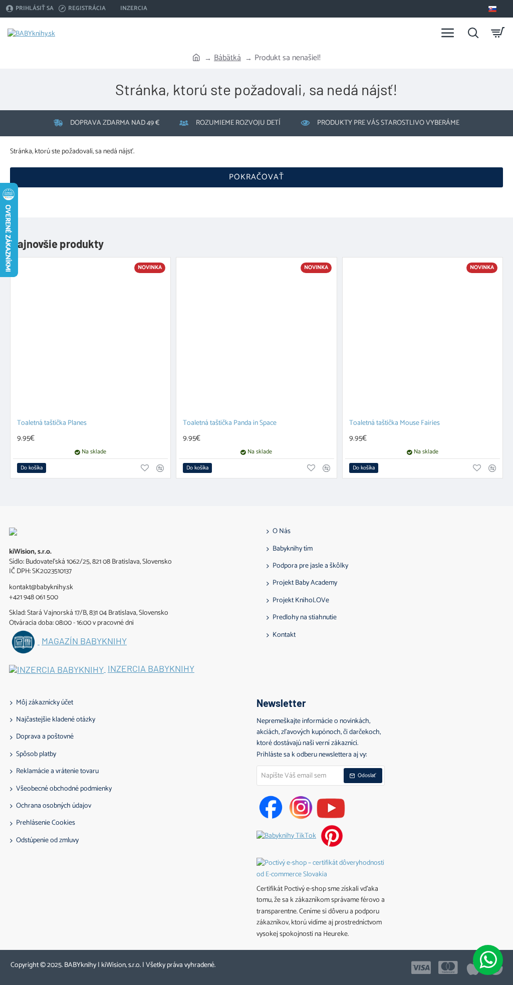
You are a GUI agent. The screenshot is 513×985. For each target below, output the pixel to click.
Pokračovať (256, 177)
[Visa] (421, 967)
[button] (31, 468)
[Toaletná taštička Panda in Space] (256, 337)
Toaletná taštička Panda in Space (230, 423)
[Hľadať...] (473, 33)
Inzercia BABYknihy (151, 669)
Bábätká (227, 58)
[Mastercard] (448, 967)
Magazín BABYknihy (84, 641)
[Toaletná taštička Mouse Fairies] (422, 337)
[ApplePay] (472, 967)
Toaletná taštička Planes (52, 423)
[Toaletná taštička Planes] (90, 337)
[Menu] (448, 33)
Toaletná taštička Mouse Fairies (394, 423)
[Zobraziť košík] (498, 33)
